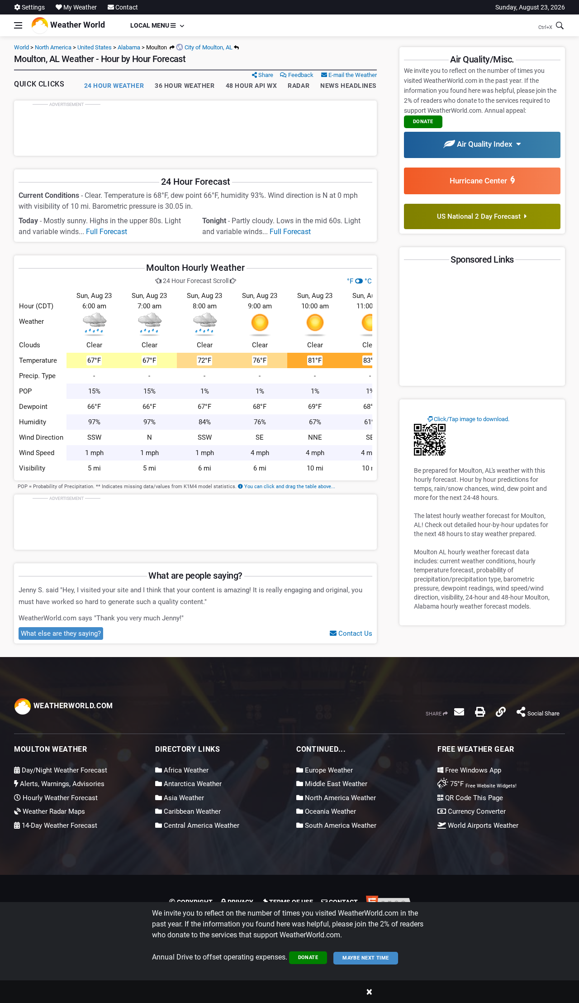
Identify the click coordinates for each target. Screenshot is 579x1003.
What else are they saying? (61, 633)
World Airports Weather (482, 825)
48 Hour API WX (251, 85)
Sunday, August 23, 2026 (530, 7)
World (21, 47)
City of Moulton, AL (208, 47)
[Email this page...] (459, 711)
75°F (482, 784)
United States (94, 47)
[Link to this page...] (500, 711)
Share (265, 75)
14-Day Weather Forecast (58, 825)
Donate (308, 957)
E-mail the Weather (352, 75)
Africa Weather (185, 770)
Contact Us (354, 633)
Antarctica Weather (192, 784)
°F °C (359, 281)
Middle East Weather (335, 784)
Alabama (129, 47)
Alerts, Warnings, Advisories (61, 784)
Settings (32, 7)
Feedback (300, 75)
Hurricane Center (480, 180)
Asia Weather (183, 798)
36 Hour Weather (184, 85)
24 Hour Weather (114, 85)
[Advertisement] (195, 128)
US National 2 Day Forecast (480, 216)
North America (53, 47)
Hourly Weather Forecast (59, 798)
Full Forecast (106, 231)
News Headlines (348, 85)
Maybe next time (365, 958)
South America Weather (339, 825)
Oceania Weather (329, 811)
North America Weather (339, 798)
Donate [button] (423, 122)
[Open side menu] (18, 25)
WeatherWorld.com (72, 705)
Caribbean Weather (191, 811)
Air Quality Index (485, 144)
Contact (126, 7)
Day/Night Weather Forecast (63, 770)
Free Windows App (472, 770)
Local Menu (150, 25)
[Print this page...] (480, 711)
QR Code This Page (473, 798)
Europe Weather (328, 770)
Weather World (76, 24)
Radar (298, 85)
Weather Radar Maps (53, 811)
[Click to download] (430, 439)
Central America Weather (200, 825)
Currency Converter (476, 811)
